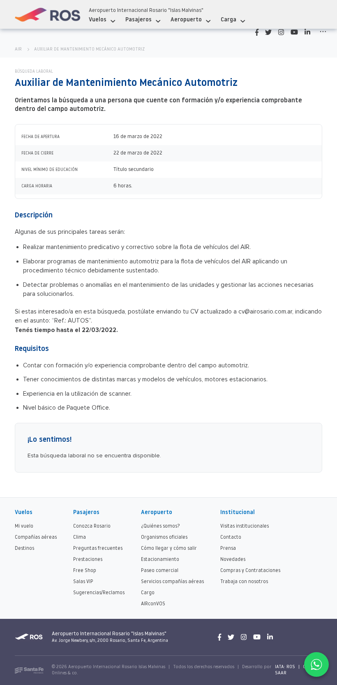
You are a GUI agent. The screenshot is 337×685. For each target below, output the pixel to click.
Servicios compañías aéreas (172, 581)
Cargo (148, 592)
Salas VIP (83, 581)
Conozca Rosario (92, 526)
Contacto (230, 537)
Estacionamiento (160, 559)
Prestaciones (87, 559)
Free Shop (84, 570)
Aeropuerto (186, 20)
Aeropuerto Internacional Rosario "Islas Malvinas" (146, 10)
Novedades (232, 559)
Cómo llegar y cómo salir (169, 548)
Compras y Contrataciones (250, 570)
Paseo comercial (159, 570)
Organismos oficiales (164, 537)
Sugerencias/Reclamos (99, 592)
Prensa (228, 548)
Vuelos (97, 20)
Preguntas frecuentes (97, 548)
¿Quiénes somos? (160, 526)
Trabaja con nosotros (244, 581)
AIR (18, 49)
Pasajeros (138, 20)
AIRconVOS (153, 604)
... (323, 29)
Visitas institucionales (244, 526)
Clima (79, 537)
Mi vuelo (24, 526)
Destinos (24, 548)
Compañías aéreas (36, 537)
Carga (228, 20)
